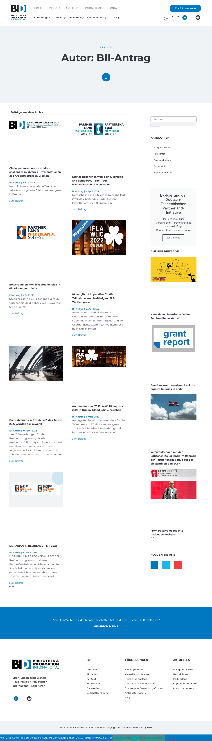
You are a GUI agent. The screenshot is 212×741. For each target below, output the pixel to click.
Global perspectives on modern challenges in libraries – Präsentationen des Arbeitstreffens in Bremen (35, 172)
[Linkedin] (154, 565)
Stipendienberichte (163, 172)
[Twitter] (166, 565)
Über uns (53, 8)
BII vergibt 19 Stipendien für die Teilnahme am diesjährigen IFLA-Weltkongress (93, 298)
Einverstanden (123, 737)
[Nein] (168, 738)
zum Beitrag (16, 200)
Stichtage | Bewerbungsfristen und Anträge (82, 17)
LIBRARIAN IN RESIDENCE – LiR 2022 (33, 545)
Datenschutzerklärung (150, 737)
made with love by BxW (139, 727)
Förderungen (42, 17)
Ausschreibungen (162, 160)
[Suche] (155, 125)
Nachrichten (159, 154)
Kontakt (114, 8)
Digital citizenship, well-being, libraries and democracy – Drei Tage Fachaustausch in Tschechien (97, 180)
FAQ (116, 17)
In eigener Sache (162, 147)
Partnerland (94, 8)
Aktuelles (72, 8)
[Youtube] (178, 565)
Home (38, 8)
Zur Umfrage (173, 237)
